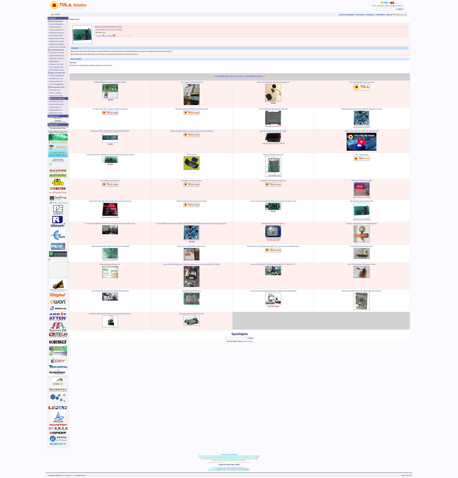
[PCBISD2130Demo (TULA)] (362, 242)
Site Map (392, 5)
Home (374, 5)
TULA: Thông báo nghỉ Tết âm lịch (110, 180)
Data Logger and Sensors (57, 58)
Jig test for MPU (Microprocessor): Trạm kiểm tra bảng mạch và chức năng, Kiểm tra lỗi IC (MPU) (191, 264)
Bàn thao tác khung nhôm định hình (110, 264)
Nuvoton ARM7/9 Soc (56, 110)
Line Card (380, 5)
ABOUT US (399, 15)
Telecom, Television (55, 93)
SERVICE (389, 15)
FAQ (405, 15)
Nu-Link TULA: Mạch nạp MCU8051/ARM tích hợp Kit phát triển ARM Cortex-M (273, 201)
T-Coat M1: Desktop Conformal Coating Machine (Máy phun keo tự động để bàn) (273, 291)
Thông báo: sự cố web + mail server (191, 180)
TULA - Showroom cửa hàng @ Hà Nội (191, 82)
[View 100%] (82, 43)
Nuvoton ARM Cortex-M (57, 104)
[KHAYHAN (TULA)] (362, 309)
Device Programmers (56, 21)
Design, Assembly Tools (57, 73)
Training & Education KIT (57, 75)
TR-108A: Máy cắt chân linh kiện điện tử (361, 246)
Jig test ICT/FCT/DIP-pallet (57, 47)
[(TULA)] (191, 104)
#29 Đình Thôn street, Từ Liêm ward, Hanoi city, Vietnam (233, 469)
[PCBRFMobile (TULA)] (273, 141)
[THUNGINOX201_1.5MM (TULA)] (273, 176)
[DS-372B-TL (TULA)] (110, 327)
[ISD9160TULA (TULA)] (362, 125)
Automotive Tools (55, 90)
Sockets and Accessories (57, 38)
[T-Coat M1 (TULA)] (273, 304)
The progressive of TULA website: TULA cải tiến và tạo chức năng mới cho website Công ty (273, 246)
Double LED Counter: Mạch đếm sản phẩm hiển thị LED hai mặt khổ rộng (110, 201)
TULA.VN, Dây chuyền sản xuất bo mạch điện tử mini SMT (362, 131)
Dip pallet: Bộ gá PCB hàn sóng (192, 291)
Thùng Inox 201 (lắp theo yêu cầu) (273, 154)
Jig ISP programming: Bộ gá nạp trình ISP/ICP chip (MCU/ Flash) (110, 291)
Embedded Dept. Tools (56, 78)
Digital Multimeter (55, 61)
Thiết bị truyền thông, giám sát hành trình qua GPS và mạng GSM (110, 246)
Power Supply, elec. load (57, 70)
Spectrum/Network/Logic (57, 55)
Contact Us (399, 5)
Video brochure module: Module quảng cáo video (191, 246)
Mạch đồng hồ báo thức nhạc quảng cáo (273, 223)
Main (77, 19)
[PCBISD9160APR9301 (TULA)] (110, 98)
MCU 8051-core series (56, 101)
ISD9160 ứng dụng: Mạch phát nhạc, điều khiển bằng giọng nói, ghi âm (361, 109)
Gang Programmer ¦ (55, 27)
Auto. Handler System (56, 35)
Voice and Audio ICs (55, 107)
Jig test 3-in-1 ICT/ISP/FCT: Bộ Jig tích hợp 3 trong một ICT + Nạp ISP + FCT (273, 264)
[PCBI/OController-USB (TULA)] (273, 124)
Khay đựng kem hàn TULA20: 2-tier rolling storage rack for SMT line (361, 291)
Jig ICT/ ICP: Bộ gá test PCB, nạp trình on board (362, 264)
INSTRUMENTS (360, 15)
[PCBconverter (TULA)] (110, 142)
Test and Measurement (57, 50)
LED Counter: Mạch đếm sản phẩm (361, 180)
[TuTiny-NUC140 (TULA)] (110, 162)
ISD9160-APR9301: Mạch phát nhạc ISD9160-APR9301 (110, 82)
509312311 (58, 121)
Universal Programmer (56, 24)
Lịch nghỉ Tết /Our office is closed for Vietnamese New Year (110, 109)
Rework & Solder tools (56, 81)
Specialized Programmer (57, 32)
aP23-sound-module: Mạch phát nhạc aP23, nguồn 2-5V (273, 82)
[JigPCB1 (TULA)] (362, 277)
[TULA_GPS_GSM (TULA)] (110, 258)
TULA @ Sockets (192, 154)
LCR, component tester (56, 67)
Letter (387, 5)
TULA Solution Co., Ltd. (69, 475)
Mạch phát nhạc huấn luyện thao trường (361, 201)
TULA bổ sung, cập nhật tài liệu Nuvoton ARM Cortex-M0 (191, 109)
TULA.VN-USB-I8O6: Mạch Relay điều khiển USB (273, 109)
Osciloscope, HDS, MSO (57, 52)
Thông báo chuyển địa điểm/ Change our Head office (191, 201)
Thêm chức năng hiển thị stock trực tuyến (362, 82)
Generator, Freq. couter (56, 64)
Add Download (248, 341)
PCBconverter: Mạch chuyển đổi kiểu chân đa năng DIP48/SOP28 (110, 131)
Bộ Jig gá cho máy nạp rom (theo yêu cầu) (191, 313)
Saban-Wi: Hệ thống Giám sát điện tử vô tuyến (273, 131)
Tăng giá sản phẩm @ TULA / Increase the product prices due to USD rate (191, 131)
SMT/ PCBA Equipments (57, 84)
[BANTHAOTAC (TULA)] (110, 277)
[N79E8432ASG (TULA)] (362, 195)
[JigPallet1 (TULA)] (191, 304)
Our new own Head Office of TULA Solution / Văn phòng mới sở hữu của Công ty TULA (110, 223)
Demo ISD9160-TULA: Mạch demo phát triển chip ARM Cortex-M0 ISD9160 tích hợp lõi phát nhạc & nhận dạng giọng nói (191, 223)
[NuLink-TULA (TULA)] (273, 209)
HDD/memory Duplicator (57, 44)
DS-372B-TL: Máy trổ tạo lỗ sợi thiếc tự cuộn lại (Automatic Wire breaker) (110, 313)
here (66, 132)
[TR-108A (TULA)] (362, 258)
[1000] (68, 9)
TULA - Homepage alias (362, 154)
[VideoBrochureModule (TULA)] (191, 260)
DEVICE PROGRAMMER (346, 15)
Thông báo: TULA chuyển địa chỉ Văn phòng (273, 180)
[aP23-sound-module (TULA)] (273, 101)
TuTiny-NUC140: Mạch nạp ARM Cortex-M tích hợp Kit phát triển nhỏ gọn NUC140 (110, 154)
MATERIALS (370, 15)
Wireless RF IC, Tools (56, 113)
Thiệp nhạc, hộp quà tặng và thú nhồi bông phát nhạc (361, 223)
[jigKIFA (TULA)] (191, 286)
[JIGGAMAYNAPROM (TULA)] (191, 325)
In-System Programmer (56, 30)
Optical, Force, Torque (56, 95)
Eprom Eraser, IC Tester (57, 41)
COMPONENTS (380, 15)
